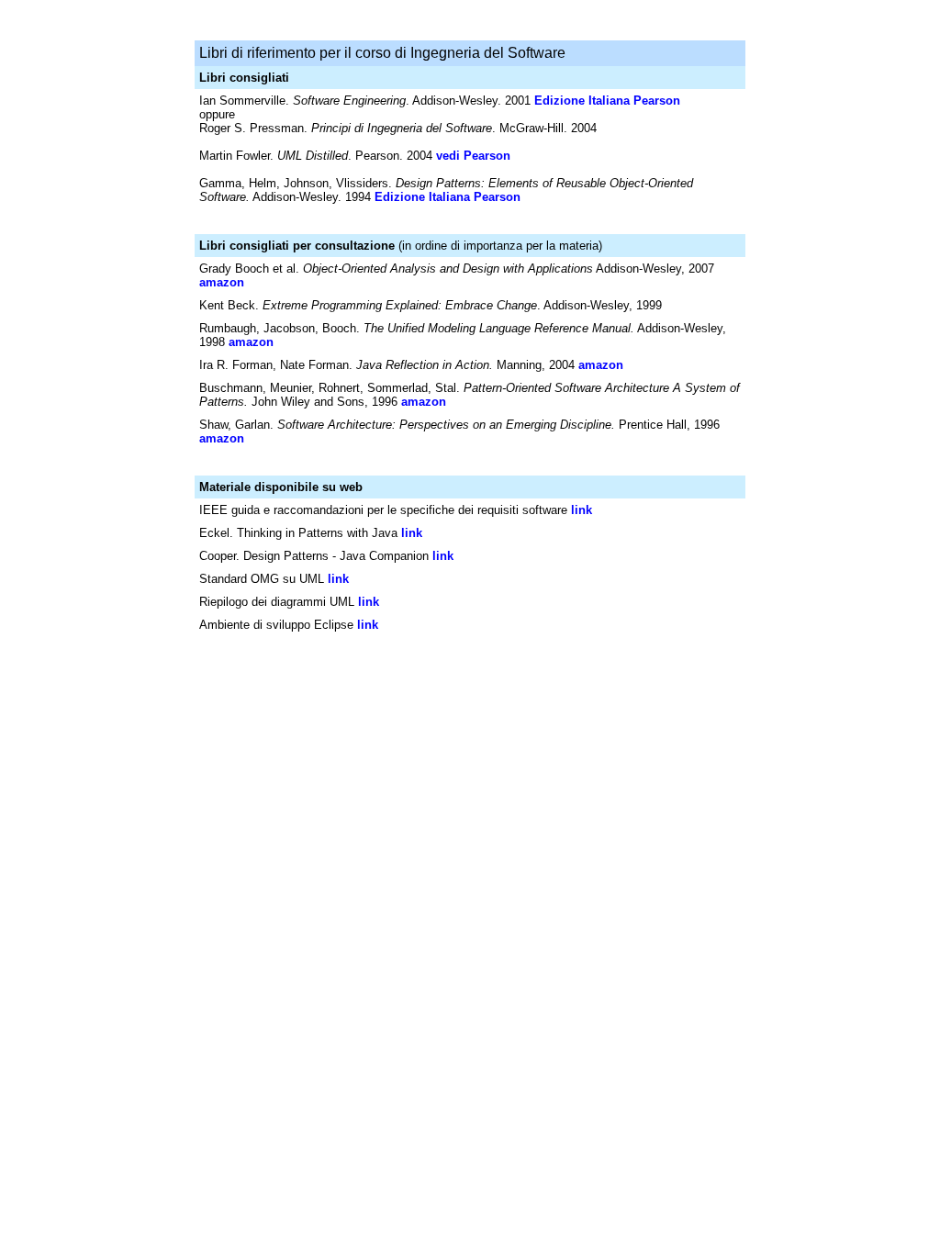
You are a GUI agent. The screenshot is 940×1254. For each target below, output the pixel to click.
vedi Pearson (473, 155)
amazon (221, 282)
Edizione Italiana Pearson (607, 100)
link (581, 510)
